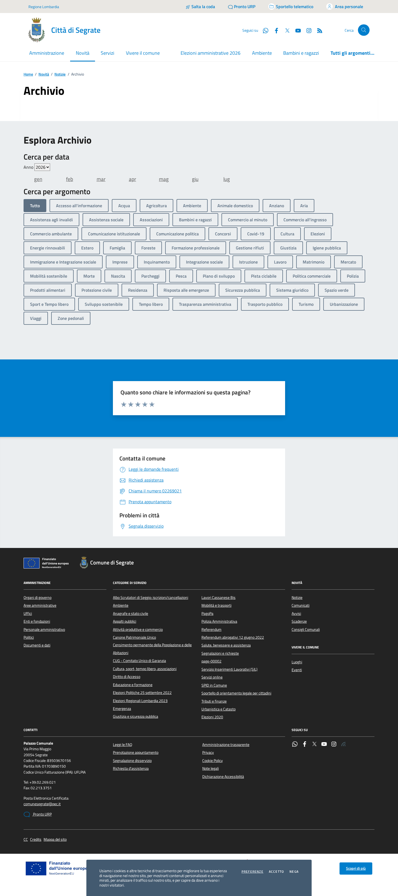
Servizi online (212, 677)
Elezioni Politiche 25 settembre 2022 (142, 693)
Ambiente (262, 53)
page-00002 (211, 661)
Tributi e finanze (214, 701)
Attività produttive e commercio (138, 629)
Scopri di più (356, 868)
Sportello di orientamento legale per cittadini (236, 693)
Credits (35, 839)
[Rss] (343, 744)
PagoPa (207, 613)
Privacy (208, 752)
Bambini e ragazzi (301, 53)
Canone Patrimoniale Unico (134, 637)
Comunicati (300, 605)
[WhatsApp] (295, 744)
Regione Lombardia (43, 6)
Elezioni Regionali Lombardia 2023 (140, 701)
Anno (29, 167)
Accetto (276, 871)
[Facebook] (304, 744)
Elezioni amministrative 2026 (210, 53)
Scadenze (299, 621)
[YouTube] (324, 744)
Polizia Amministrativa (219, 621)
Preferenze (252, 871)
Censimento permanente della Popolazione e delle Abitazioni (152, 648)
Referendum (211, 629)
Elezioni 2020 (212, 717)
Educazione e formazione (132, 685)
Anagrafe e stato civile (130, 613)
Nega (294, 871)
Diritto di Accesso (126, 677)
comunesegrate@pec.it (42, 804)
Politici (29, 637)
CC (26, 839)
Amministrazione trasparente (225, 745)
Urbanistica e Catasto (218, 709)
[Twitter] (314, 744)
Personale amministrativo (44, 629)
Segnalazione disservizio (132, 761)
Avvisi (296, 613)
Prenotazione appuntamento (135, 752)
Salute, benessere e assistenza (226, 645)
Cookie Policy (212, 761)
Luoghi (297, 662)
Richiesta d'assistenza (131, 768)
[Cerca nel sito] (364, 30)
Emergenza (122, 709)
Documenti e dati (37, 645)
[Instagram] (306, 30)
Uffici (28, 613)
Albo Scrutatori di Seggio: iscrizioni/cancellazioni (150, 597)
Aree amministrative (40, 605)
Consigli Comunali (306, 629)
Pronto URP (42, 814)
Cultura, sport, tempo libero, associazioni (145, 669)
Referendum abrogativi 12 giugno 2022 (232, 637)
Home (28, 74)
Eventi (297, 670)
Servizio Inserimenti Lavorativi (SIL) (229, 669)
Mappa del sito (55, 839)
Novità (43, 74)
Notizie (60, 74)
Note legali (210, 768)
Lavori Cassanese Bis (218, 597)
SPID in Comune (214, 685)
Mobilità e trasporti (216, 605)
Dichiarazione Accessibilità (223, 777)
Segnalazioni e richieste (220, 653)
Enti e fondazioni (37, 621)
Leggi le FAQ (122, 745)
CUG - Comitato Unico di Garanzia (139, 661)
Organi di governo (37, 597)
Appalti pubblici (124, 621)
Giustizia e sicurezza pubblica (135, 716)
